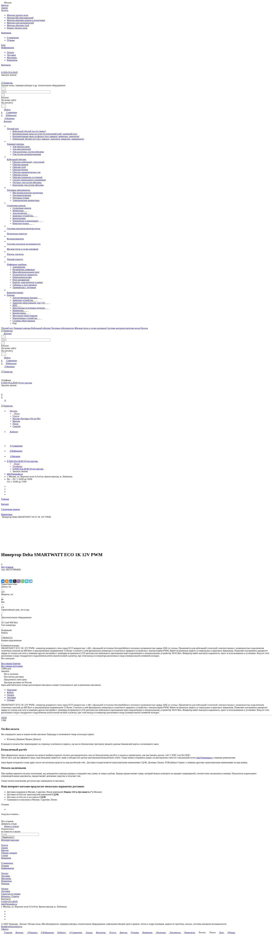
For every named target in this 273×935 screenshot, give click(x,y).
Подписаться (8, 837)
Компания (6, 858)
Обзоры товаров (9, 853)
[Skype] (26, 581)
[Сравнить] (2, 575)
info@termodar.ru (15, 474)
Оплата (10, 52)
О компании (13, 37)
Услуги (4, 845)
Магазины (12, 57)
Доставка (11, 55)
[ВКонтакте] (3, 581)
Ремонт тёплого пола (17, 28)
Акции (4, 848)
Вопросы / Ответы (10, 896)
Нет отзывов (7, 567)
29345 (4, 717)
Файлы (10, 692)
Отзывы (11, 40)
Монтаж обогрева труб (18, 25)
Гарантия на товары (10, 894)
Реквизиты (12, 60)
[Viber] (18, 581)
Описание (12, 690)
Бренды (5, 850)
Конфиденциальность (11, 926)
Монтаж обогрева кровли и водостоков (26, 20)
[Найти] (3, 106)
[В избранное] (2, 572)
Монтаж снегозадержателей (20, 23)
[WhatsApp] (22, 581)
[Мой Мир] (11, 581)
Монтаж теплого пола (17, 15)
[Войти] (2, 391)
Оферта (4, 929)
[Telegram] (30, 581)
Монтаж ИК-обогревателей (20, 18)
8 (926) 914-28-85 (9, 72)
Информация (7, 868)
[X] (14, 581)
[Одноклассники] (7, 581)
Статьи (4, 855)
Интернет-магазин (10, 840)
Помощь (5, 883)
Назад (17, 413)
